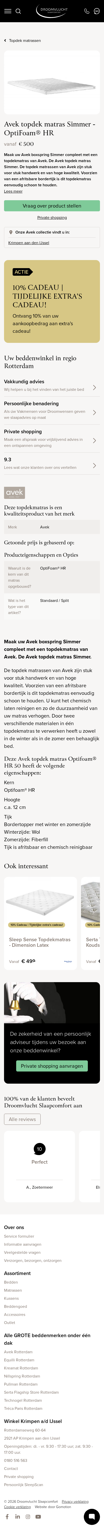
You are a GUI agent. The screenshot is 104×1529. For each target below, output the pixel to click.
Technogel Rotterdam (23, 1400)
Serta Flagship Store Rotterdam (31, 1392)
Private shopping (52, 217)
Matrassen (13, 1290)
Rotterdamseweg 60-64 (25, 1430)
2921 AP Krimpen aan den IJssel (32, 1438)
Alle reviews (22, 1119)
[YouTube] (39, 1517)
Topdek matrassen (25, 40)
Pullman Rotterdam (21, 1384)
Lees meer (13, 191)
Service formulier (19, 1236)
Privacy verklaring (75, 1501)
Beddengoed (15, 1306)
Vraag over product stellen (52, 205)
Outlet (9, 1322)
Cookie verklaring (17, 1506)
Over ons (14, 1227)
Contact (11, 1468)
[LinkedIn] (18, 1517)
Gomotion (63, 1506)
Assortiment (17, 1273)
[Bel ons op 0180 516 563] (87, 11)
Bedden (11, 1282)
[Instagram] (29, 1517)
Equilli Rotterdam (19, 1360)
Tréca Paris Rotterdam (23, 1408)
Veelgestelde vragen (22, 1252)
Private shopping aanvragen (52, 1065)
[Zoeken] (18, 11)
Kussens (11, 1298)
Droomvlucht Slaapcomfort (52, 11)
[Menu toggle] (8, 11)
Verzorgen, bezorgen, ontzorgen (33, 1260)
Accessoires (14, 1314)
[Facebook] (8, 1517)
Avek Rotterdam (18, 1352)
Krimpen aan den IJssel (28, 242)
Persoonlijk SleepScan (23, 1484)
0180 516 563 (15, 1460)
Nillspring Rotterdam (22, 1376)
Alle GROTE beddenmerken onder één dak (47, 1339)
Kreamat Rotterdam (21, 1368)
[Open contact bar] (92, 1517)
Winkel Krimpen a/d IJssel (33, 1421)
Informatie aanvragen (22, 1244)
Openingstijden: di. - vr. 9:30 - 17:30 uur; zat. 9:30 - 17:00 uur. (48, 1449)
